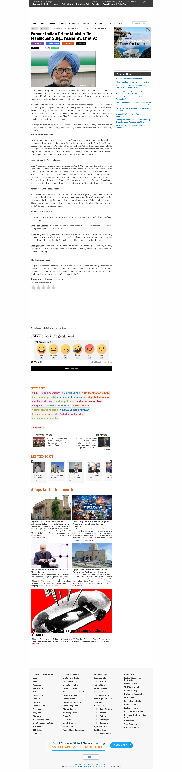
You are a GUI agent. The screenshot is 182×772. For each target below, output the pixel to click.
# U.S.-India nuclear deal (69, 414)
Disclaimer (87, 764)
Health (46, 4)
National (35, 23)
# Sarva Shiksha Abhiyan (74, 409)
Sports (63, 23)
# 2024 (36, 393)
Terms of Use (96, 764)
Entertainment (75, 23)
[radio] (33, 288)
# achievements (51, 393)
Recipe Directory (109, 4)
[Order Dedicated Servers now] (132, 57)
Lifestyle (99, 23)
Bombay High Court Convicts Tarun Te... (93, 475)
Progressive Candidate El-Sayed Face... (111, 475)
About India (36, 4)
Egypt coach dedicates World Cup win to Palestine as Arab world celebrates (91, 570)
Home (34, 28)
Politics (109, 23)
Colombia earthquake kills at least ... (57, 475)
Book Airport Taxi (82, 4)
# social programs (42, 414)
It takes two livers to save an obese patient (132, 82)
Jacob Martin (69, 43)
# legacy (37, 405)
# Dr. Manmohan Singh (95, 393)
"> (60, 48)
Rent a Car (96, 4)
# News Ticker (80, 405)
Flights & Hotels (67, 4)
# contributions (71, 393)
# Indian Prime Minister (88, 401)
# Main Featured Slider (57, 405)
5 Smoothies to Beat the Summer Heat (131, 79)
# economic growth (43, 397)
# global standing (98, 397)
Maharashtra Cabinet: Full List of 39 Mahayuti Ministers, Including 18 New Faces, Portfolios (57, 442)
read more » (41, 537)
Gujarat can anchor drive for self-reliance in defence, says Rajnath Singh (50, 522)
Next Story (101, 435)
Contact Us (105, 764)
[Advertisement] (108, 13)
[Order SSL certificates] (91, 750)
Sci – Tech (87, 23)
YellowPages (122, 4)
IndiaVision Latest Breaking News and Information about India (89, 766)
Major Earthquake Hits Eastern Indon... (37, 476)
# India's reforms (42, 401)
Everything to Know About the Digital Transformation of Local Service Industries (90, 524)
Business (53, 23)
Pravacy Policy (78, 764)
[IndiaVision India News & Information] (44, 14)
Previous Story (44, 435)
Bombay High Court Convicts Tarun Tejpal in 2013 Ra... (129, 2)
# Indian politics (63, 401)
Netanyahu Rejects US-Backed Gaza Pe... (74, 476)
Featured (118, 23)
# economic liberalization (71, 397)
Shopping (55, 4)
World (43, 23)
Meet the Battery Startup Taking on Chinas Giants (69, 632)
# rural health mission (45, 409)
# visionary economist (45, 418)
